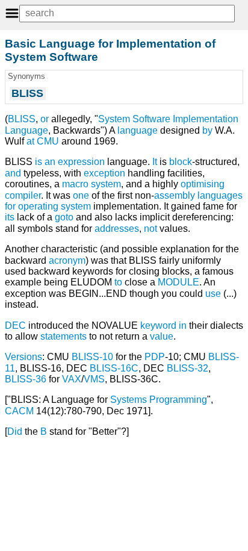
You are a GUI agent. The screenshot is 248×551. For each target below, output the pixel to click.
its (9, 217)
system (106, 184)
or (44, 119)
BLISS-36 (25, 379)
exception (104, 173)
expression (81, 162)
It (154, 162)
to (118, 282)
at (30, 141)
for (10, 206)
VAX (71, 379)
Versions (23, 357)
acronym (67, 260)
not (150, 228)
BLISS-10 (92, 357)
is (38, 162)
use (213, 293)
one (81, 195)
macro (75, 184)
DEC (15, 325)
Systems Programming (158, 399)
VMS (94, 379)
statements (63, 336)
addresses (117, 228)
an (50, 162)
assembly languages (198, 195)
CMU (48, 141)
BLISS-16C (114, 368)
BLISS (22, 119)
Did (14, 431)
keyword (158, 325)
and (13, 173)
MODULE (178, 282)
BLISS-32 (187, 368)
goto (64, 217)
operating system (54, 206)
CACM (19, 411)
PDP (154, 357)
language (137, 130)
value (161, 336)
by (207, 130)
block (180, 162)
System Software (134, 119)
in (183, 325)
